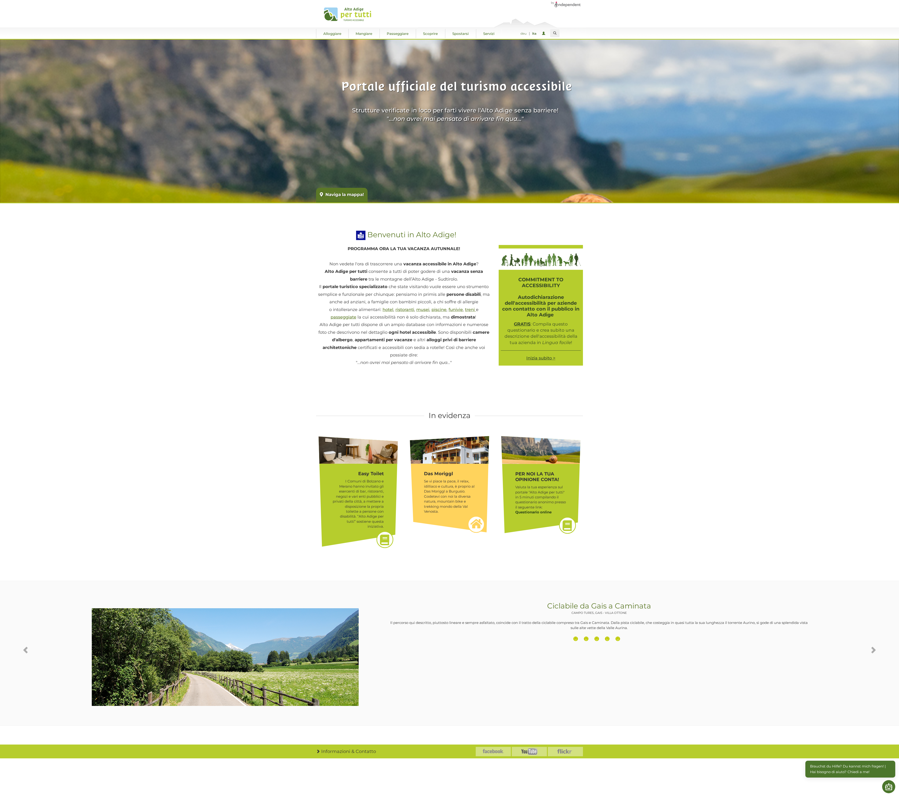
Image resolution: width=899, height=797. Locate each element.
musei (422, 309)
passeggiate (343, 317)
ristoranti (404, 309)
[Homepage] (349, 14)
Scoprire (430, 33)
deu (523, 33)
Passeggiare (398, 33)
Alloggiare (332, 33)
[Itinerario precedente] (26, 649)
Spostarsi (460, 33)
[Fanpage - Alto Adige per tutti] (493, 751)
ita (534, 33)
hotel (388, 309)
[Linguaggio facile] (360, 234)
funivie (456, 309)
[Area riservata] (544, 33)
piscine (438, 309)
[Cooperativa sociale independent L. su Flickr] (565, 751)
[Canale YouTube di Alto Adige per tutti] (529, 751)
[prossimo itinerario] (873, 649)
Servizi (488, 33)
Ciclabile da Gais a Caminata (599, 608)
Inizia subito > (540, 358)
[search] (555, 33)
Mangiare (364, 33)
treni (470, 309)
